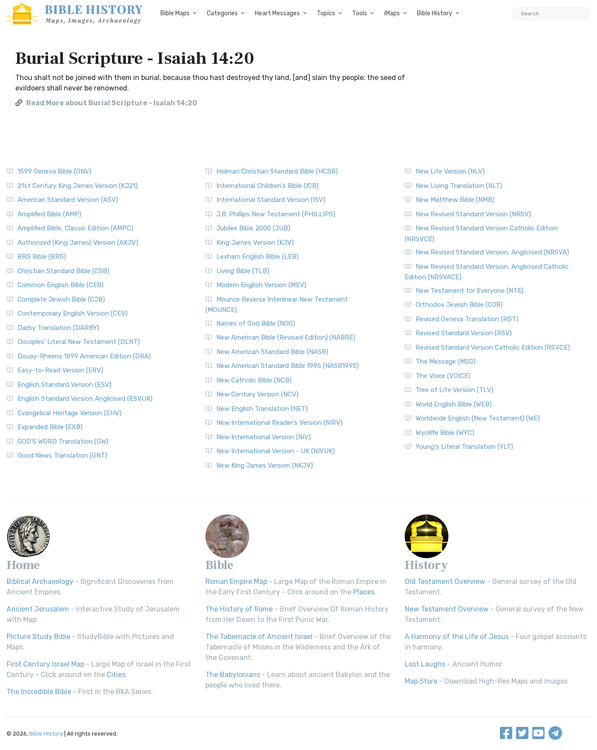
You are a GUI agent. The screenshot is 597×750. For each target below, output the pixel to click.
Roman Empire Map (236, 581)
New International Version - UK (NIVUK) (275, 451)
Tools (359, 13)
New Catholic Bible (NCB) (254, 380)
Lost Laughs (425, 664)
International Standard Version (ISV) (270, 200)
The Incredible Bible (39, 692)
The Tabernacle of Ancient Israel (258, 636)
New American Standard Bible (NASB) (272, 352)
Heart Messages (277, 13)
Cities (116, 674)
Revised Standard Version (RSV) (464, 333)
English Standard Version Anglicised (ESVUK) (85, 399)
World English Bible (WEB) (454, 404)
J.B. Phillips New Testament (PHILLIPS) (275, 214)
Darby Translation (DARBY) (58, 328)
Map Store (421, 681)
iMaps (392, 13)
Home (23, 565)
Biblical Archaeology (40, 581)
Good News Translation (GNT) (62, 455)
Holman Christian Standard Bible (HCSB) (277, 171)
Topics (326, 13)
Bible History (434, 13)
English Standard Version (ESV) (64, 385)
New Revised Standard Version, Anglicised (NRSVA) (492, 252)
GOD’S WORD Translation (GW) (62, 441)
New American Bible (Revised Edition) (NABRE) (285, 337)
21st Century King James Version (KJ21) (77, 186)
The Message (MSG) (446, 361)
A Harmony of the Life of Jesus (457, 636)
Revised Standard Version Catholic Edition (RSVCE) (493, 347)
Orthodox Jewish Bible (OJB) (459, 305)
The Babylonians (232, 674)
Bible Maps (175, 13)
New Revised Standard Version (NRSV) (473, 214)
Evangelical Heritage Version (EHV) (69, 413)
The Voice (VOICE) (443, 376)
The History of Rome (239, 609)
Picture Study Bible (38, 636)
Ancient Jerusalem (38, 609)
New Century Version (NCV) (257, 394)
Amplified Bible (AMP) (49, 214)
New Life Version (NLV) (450, 171)
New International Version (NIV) (263, 437)
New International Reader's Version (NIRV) (279, 423)
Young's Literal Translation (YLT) (464, 447)
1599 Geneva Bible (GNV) (54, 171)
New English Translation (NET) (262, 409)
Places (364, 592)
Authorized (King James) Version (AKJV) (77, 243)
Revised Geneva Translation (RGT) (467, 319)
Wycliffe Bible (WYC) (445, 433)
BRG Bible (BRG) (41, 256)
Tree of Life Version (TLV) (454, 390)
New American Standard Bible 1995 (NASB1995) (287, 366)
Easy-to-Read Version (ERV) (60, 370)
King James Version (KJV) (255, 243)
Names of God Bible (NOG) (255, 323)
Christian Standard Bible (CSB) (63, 271)
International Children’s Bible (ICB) (267, 186)
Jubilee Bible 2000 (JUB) (253, 228)
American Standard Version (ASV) (67, 200)
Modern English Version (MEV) (261, 285)
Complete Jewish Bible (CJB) (61, 299)
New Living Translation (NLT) (459, 186)
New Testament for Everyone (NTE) (470, 291)
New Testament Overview (447, 609)
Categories (222, 13)
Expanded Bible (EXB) (50, 427)
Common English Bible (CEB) (60, 285)
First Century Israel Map (45, 664)
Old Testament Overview (445, 581)
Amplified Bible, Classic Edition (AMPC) (75, 228)
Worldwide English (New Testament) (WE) (478, 418)
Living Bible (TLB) (242, 271)
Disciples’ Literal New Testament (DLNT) (78, 342)
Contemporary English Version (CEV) (72, 313)
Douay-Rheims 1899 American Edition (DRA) (84, 356)
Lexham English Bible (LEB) (257, 256)
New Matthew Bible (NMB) (455, 200)
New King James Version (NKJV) (264, 465)
